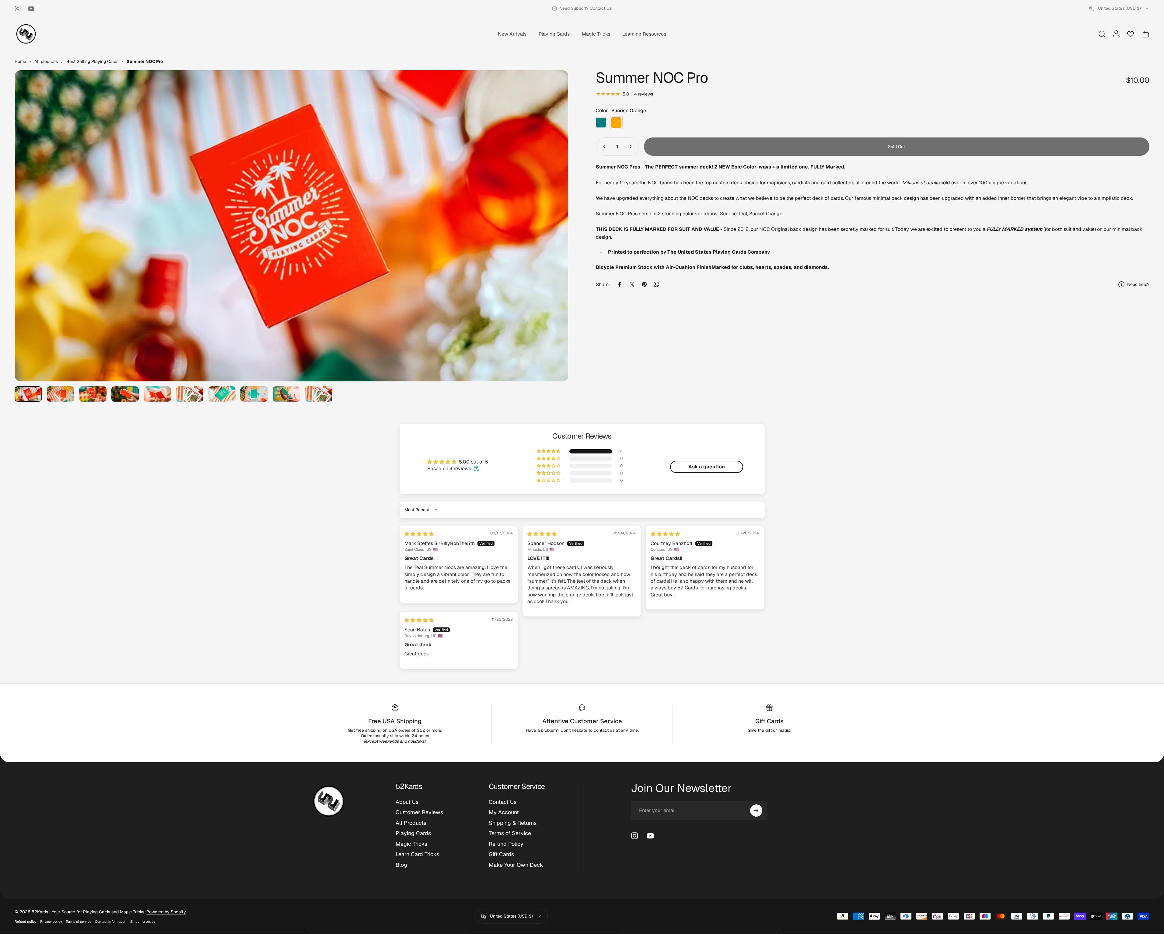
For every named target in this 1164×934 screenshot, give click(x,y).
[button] (549, 451)
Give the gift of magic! (769, 730)
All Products (411, 823)
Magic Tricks (411, 844)
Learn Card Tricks (417, 854)
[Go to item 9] (286, 394)
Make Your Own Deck (516, 865)
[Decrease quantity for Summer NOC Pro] (603, 146)
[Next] (552, 240)
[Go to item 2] (60, 394)
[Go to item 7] (222, 394)
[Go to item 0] (28, 394)
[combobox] (1119, 8)
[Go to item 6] (189, 394)
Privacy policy (51, 921)
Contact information (111, 921)
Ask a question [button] (706, 467)
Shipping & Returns (513, 823)
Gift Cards (769, 721)
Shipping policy (142, 921)
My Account (504, 812)
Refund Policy (506, 844)
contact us (604, 730)
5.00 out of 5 (473, 462)
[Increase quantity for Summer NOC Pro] (632, 146)
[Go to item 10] (318, 394)
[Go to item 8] (254, 394)
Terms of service (78, 921)
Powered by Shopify (166, 912)
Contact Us (502, 802)
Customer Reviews (419, 812)
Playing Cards (413, 833)
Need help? (1138, 284)
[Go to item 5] (157, 394)
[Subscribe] (756, 810)
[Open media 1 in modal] (291, 225)
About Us (407, 802)
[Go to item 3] (93, 394)
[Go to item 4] (125, 394)
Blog (401, 865)
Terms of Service (510, 833)
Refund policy (26, 921)
